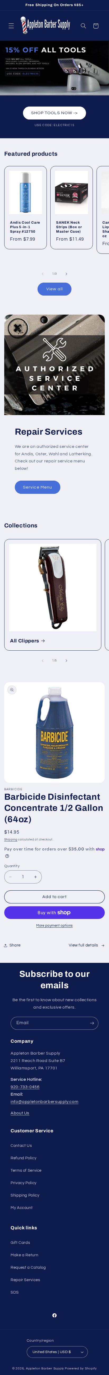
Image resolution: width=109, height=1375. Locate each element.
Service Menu (37, 487)
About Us (20, 1113)
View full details (83, 945)
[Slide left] (42, 274)
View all (54, 289)
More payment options (54, 925)
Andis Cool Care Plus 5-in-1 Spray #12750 (25, 226)
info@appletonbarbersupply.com (44, 1102)
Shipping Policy (25, 1195)
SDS (15, 1292)
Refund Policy (23, 1158)
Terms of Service (26, 1170)
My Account (22, 1208)
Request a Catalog (28, 1268)
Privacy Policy (24, 1183)
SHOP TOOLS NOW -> (54, 113)
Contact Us (21, 1146)
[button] (11, 26)
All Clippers (24, 640)
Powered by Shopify (81, 1368)
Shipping (10, 839)
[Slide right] (66, 274)
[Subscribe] (92, 1023)
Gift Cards (20, 1243)
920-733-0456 (25, 1087)
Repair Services (25, 1280)
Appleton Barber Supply (45, 1368)
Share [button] (15, 945)
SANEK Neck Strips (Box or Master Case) (69, 226)
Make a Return (24, 1255)
